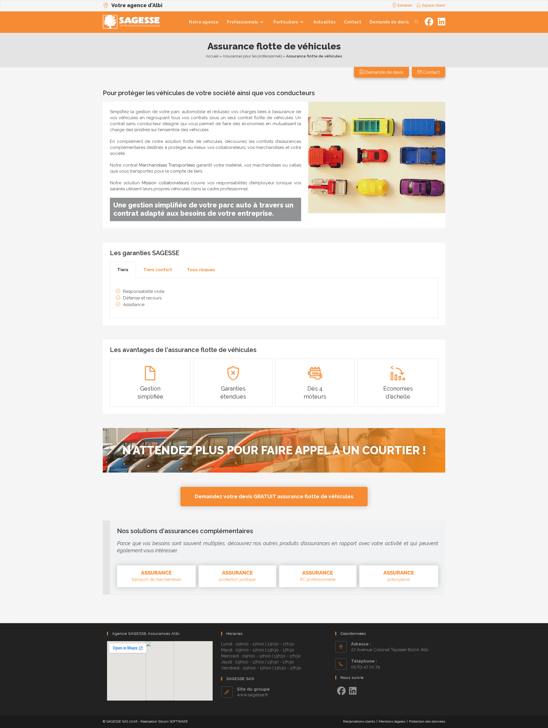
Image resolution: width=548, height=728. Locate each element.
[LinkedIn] (352, 691)
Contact (431, 72)
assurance (156, 576)
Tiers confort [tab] (157, 269)
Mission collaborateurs (165, 182)
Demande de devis (383, 72)
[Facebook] (341, 691)
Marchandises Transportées (167, 165)
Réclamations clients (359, 721)
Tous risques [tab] (201, 269)
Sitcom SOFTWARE (173, 721)
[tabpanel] (274, 298)
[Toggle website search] (416, 22)
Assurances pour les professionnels (252, 56)
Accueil (212, 56)
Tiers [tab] (122, 269)
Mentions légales (392, 721)
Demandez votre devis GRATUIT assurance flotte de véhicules (274, 496)
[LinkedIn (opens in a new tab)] (442, 21)
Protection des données (427, 721)
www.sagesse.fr (252, 694)
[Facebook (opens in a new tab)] (429, 21)
